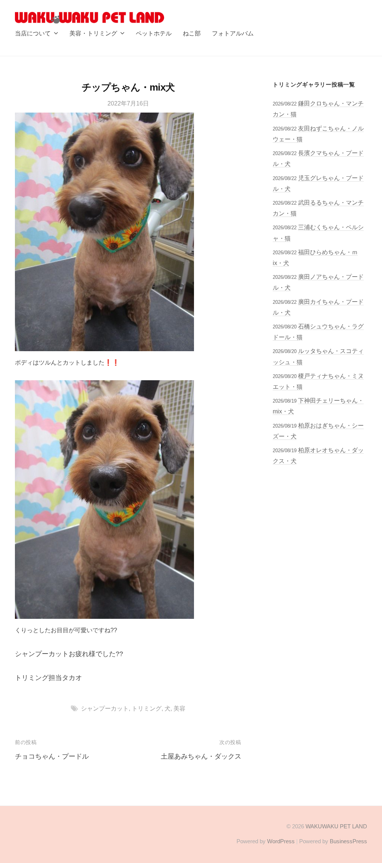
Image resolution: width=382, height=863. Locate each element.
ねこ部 (192, 33)
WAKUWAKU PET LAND (336, 826)
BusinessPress (348, 841)
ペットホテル (154, 33)
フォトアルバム (233, 33)
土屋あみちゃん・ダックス (201, 756)
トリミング (147, 708)
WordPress (281, 841)
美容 (179, 708)
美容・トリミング (93, 33)
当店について (33, 33)
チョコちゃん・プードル (52, 756)
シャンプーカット (105, 708)
